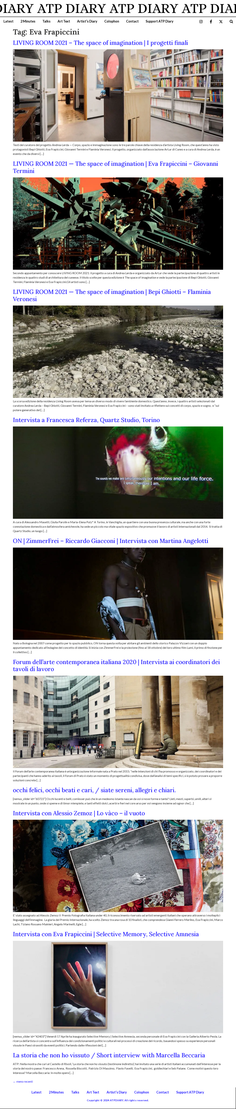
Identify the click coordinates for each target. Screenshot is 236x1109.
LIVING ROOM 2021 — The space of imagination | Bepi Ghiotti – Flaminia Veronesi (112, 295)
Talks (46, 21)
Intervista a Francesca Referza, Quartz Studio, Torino (86, 420)
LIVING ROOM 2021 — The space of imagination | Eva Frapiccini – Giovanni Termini (115, 167)
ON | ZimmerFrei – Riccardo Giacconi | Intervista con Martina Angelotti (110, 541)
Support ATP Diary (159, 21)
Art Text (64, 21)
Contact (132, 21)
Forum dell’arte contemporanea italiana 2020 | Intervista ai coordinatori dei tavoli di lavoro (116, 665)
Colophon (111, 21)
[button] (231, 21)
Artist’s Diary (87, 21)
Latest (8, 21)
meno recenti (23, 1081)
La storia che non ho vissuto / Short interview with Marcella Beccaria (109, 1055)
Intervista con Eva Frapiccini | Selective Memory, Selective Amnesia (106, 934)
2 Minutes (27, 21)
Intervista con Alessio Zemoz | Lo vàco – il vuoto (79, 813)
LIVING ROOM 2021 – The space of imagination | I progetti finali (100, 43)
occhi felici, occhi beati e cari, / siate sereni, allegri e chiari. (94, 790)
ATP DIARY (43, 8)
